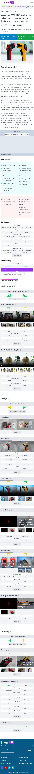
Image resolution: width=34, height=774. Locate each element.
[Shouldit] (17, 742)
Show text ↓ (17, 343)
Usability (26, 134)
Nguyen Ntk (21, 29)
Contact (3, 760)
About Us (4, 757)
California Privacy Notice (25, 763)
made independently (19, 6)
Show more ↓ (17, 255)
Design (21, 134)
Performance (14, 134)
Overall (7, 134)
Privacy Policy (22, 760)
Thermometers (5, 11)
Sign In (31, 2)
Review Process (6, 763)
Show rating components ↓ (17, 299)
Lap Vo (13, 29)
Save (20, 25)
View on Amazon (9, 269)
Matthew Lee (6, 29)
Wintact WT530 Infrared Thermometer (13, 36)
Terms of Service (23, 757)
